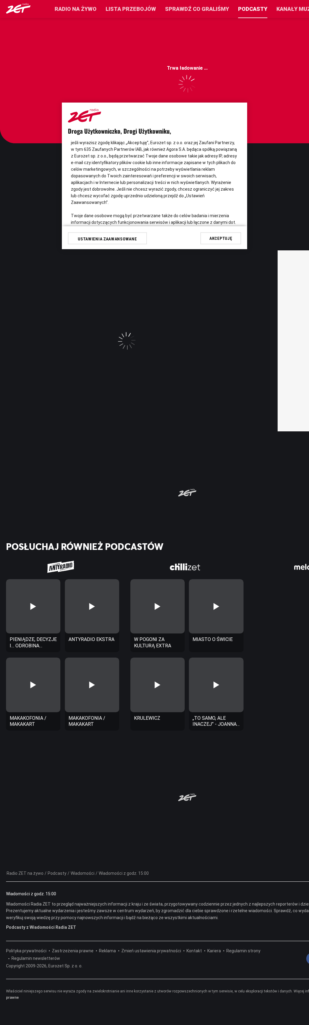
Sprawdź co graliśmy (197, 9)
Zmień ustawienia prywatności (151, 950)
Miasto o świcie (213, 639)
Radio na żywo (76, 9)
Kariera (214, 950)
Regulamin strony (243, 950)
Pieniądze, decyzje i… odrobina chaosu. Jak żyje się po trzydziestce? (33, 642)
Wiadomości (82, 873)
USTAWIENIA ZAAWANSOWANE (107, 238)
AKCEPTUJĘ (220, 238)
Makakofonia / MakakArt (28, 721)
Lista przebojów (131, 9)
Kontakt (194, 950)
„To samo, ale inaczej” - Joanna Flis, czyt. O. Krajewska (215, 721)
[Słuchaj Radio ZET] (18, 12)
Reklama (107, 950)
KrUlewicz (147, 718)
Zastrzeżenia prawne (73, 950)
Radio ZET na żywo (25, 873)
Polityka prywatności (26, 950)
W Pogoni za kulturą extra (152, 642)
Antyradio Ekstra (91, 639)
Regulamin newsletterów (35, 958)
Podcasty (252, 9)
